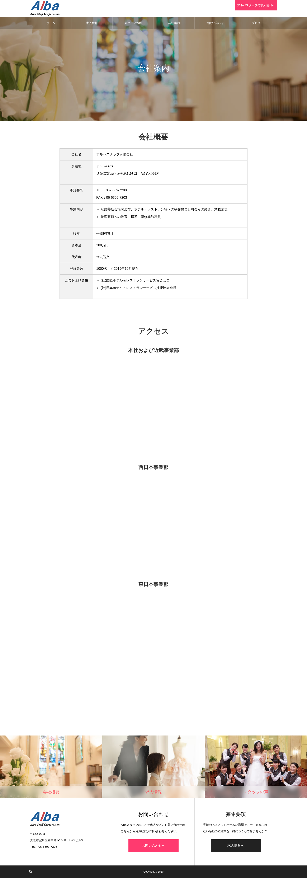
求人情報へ (235, 845)
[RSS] (31, 872)
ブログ (256, 23)
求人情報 (92, 23)
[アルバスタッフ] (45, 8)
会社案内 (174, 23)
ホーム (50, 23)
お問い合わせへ (153, 845)
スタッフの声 (133, 23)
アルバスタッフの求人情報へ (256, 5)
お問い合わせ (215, 23)
